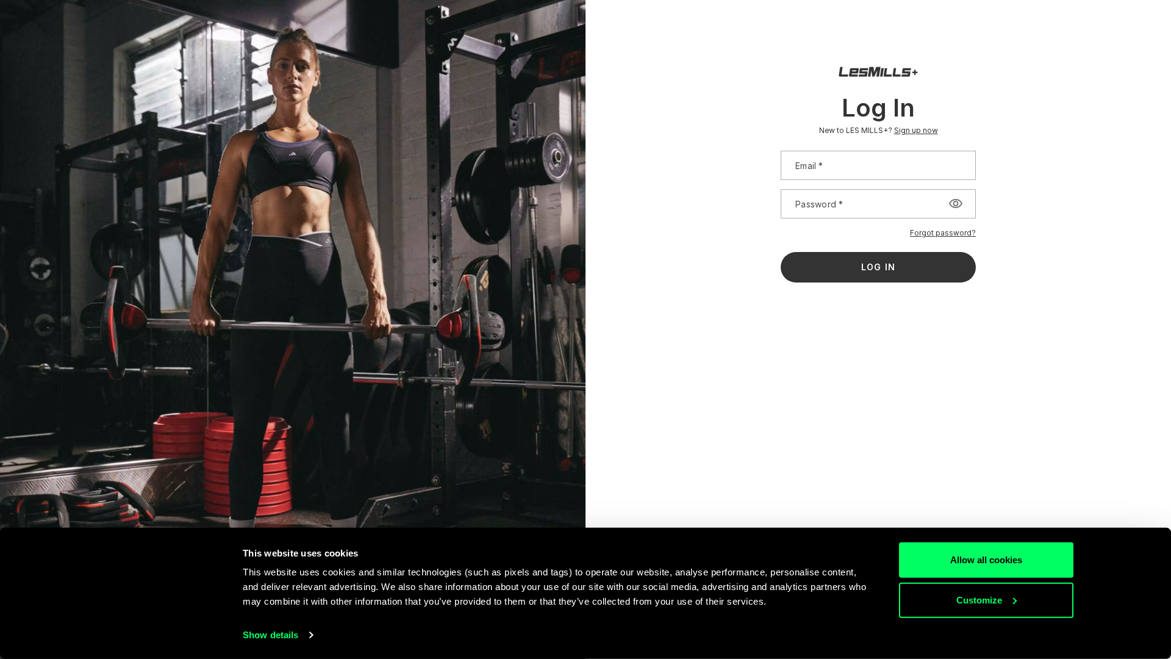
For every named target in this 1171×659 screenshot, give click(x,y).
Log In (878, 267)
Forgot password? (943, 232)
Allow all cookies (986, 560)
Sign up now (916, 130)
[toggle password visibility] (956, 204)
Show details (270, 635)
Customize (979, 599)
